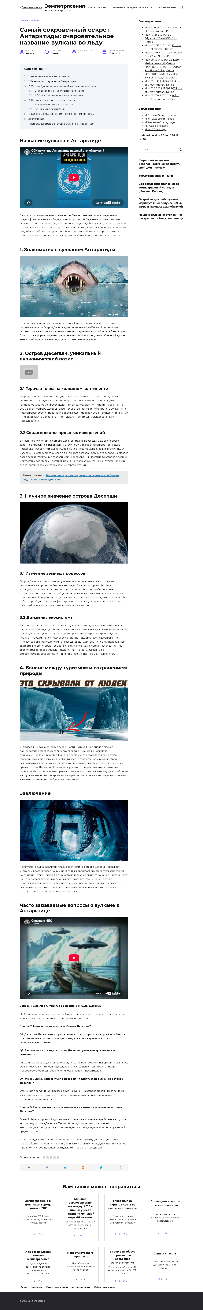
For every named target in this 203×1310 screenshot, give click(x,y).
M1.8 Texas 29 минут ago (159, 118)
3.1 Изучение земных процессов (54, 104)
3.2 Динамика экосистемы (50, 109)
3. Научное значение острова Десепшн (53, 100)
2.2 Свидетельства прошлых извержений (59, 95)
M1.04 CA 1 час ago (155, 129)
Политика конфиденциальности (132, 7)
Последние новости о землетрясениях (165, 1203)
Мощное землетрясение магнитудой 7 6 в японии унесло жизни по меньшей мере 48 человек (80, 1208)
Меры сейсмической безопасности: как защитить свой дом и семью (159, 164)
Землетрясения (65, 6)
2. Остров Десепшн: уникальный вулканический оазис (63, 86)
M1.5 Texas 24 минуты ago (160, 115)
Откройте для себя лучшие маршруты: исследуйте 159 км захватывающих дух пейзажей (161, 203)
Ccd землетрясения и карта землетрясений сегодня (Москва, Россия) (159, 187)
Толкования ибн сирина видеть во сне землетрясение (122, 1204)
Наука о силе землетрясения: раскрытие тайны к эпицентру (161, 216)
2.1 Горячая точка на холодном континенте (59, 90)
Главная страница (29, 21)
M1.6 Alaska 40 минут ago (160, 122)
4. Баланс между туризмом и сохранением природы (61, 113)
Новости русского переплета (80, 1254)
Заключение (36, 118)
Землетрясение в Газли (156, 175)
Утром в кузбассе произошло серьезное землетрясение (123, 1257)
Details (170, 31)
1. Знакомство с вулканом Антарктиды (52, 81)
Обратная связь (166, 7)
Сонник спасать (165, 1253)
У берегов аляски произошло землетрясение (38, 1255)
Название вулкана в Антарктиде (49, 76)
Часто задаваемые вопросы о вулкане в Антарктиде (61, 123)
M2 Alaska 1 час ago (156, 125)
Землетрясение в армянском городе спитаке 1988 (38, 1204)
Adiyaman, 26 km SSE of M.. (161, 38)
